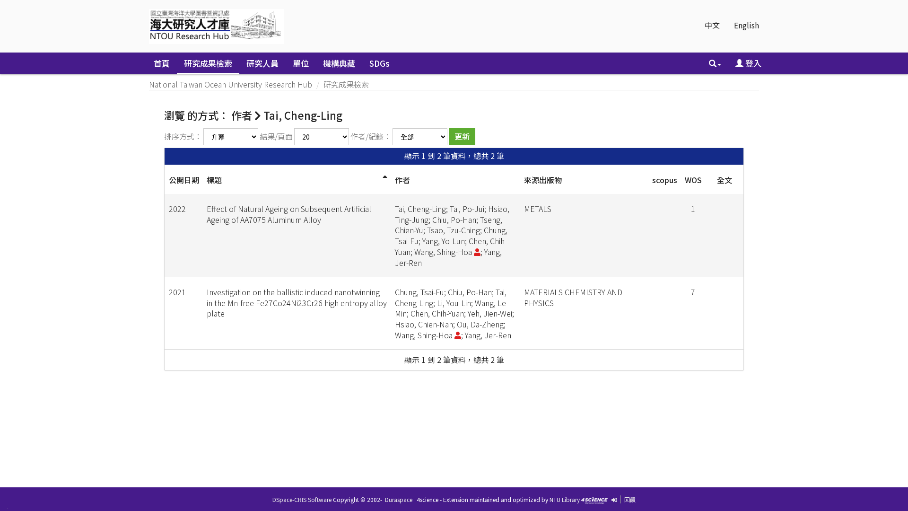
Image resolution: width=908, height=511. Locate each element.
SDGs (379, 63)
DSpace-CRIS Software (302, 499)
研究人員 (262, 63)
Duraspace (398, 499)
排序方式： (183, 136)
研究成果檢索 (208, 63)
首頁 (162, 63)
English (746, 25)
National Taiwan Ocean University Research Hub (230, 84)
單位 (301, 63)
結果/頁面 (276, 136)
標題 (214, 179)
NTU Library (565, 499)
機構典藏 (339, 63)
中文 (712, 25)
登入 (752, 63)
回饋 (630, 499)
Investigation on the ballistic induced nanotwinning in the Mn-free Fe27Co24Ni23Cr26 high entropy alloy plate (297, 302)
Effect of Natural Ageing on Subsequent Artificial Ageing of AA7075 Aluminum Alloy (289, 214)
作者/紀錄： (370, 136)
